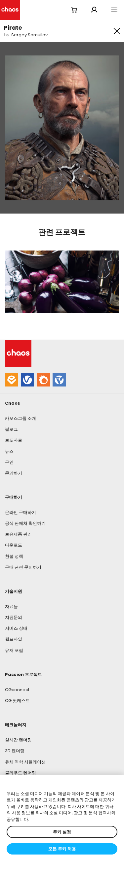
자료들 (11, 606)
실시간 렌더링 (18, 740)
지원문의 (13, 617)
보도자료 (13, 440)
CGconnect (17, 690)
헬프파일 (13, 639)
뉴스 (9, 451)
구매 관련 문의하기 (23, 567)
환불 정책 (14, 556)
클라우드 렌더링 (20, 773)
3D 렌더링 (14, 751)
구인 (9, 462)
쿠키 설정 (62, 832)
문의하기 (13, 473)
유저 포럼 (14, 650)
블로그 (11, 429)
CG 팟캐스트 (17, 700)
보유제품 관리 (18, 534)
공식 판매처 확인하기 (25, 523)
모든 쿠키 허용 (62, 849)
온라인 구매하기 (20, 512)
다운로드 (13, 545)
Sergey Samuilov (29, 35)
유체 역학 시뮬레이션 (25, 762)
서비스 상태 (16, 628)
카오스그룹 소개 (20, 418)
